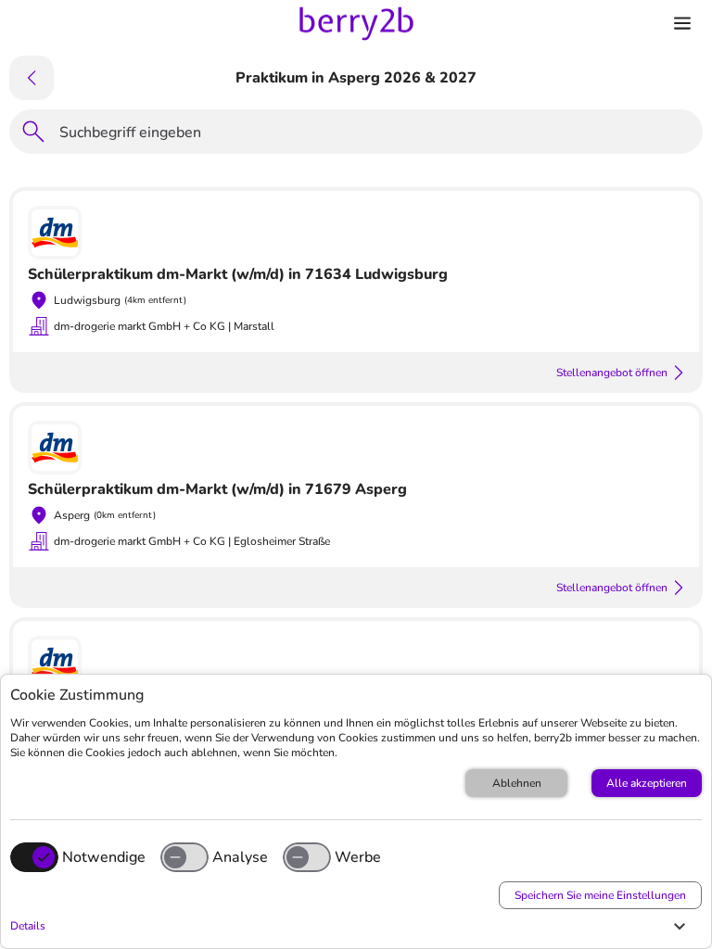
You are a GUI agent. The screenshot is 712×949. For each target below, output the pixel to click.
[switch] (184, 857)
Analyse (240, 857)
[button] (351, 926)
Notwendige (104, 857)
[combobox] (375, 135)
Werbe (358, 857)
